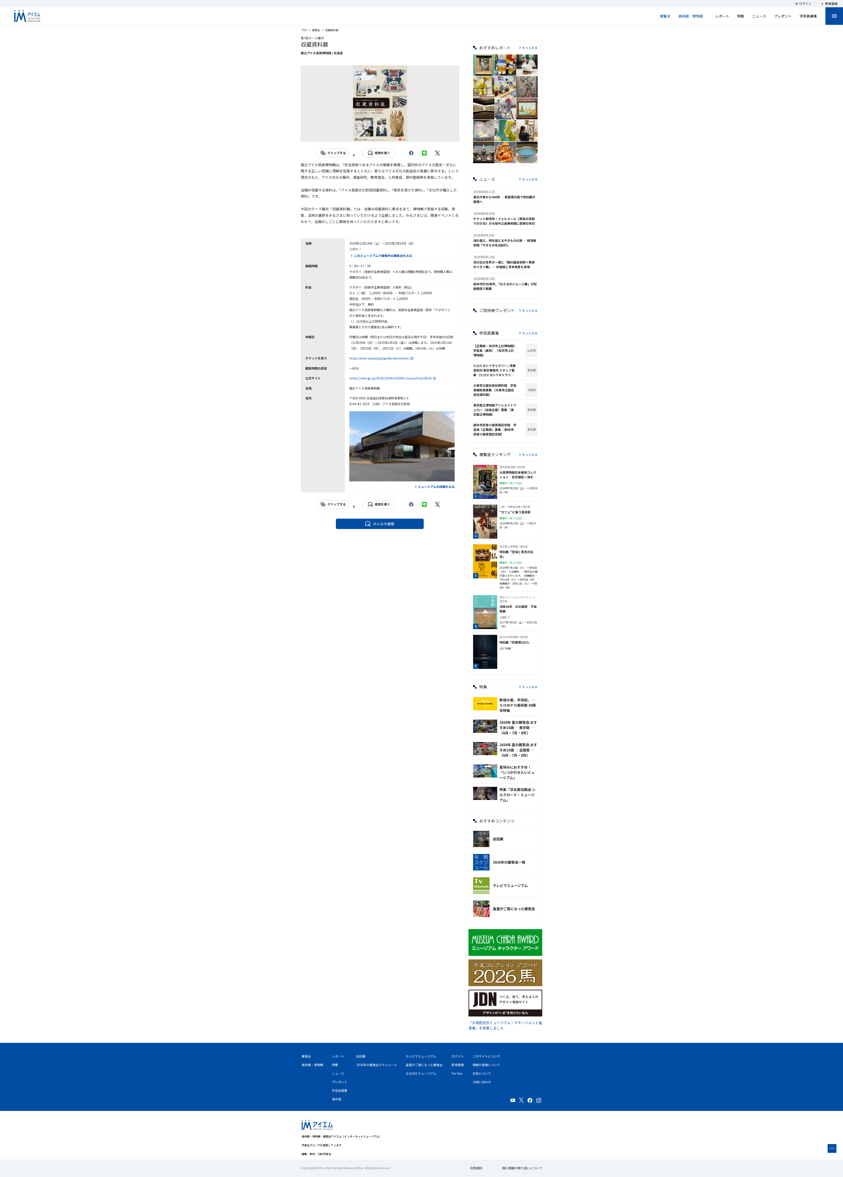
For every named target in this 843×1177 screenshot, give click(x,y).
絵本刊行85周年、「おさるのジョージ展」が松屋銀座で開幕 (505, 286)
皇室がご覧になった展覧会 (514, 908)
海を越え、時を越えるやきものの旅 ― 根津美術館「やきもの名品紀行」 (504, 242)
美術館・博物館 (690, 16)
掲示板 (336, 1099)
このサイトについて (486, 1056)
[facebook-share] (411, 153)
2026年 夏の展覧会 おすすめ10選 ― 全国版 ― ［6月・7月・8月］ (518, 750)
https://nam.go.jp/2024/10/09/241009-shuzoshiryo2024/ (390, 378)
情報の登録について (486, 1065)
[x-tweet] (437, 153)
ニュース (759, 16)
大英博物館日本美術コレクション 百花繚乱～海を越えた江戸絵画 (517, 474)
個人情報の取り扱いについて (522, 1168)
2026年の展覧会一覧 (509, 862)
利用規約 (476, 1168)
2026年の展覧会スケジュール (376, 1065)
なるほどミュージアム (421, 1073)
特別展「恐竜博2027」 (515, 642)
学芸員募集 (808, 16)
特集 (740, 16)
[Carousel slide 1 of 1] (380, 136)
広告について (482, 1073)
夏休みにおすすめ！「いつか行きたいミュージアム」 (517, 772)
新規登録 (458, 1065)
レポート (722, 16)
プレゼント (783, 16)
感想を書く (382, 153)
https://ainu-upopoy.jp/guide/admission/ (379, 358)
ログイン (458, 1056)
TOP (304, 30)
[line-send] (424, 153)
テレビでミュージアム (510, 885)
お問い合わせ (482, 1082)
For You (457, 1073)
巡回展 (498, 838)
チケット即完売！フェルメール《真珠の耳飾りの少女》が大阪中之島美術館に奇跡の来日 (504, 221)
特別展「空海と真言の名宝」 (516, 554)
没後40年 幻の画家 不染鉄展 (518, 608)
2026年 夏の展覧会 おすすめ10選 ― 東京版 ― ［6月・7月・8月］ (518, 727)
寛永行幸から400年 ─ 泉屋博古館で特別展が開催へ (504, 199)
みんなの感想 (383, 523)
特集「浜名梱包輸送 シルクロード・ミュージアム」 (517, 795)
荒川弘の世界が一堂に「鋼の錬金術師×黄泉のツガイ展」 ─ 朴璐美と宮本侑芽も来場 (504, 264)
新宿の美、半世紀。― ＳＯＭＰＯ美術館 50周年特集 (517, 705)
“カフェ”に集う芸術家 (515, 512)
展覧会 (665, 16)
